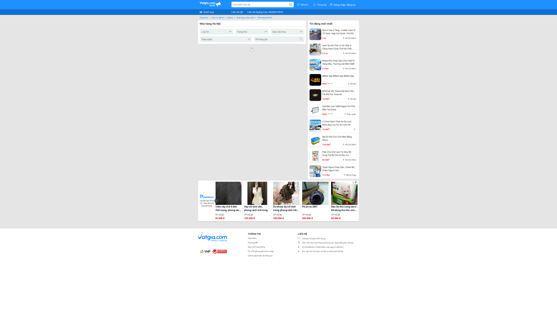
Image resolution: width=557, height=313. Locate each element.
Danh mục (208, 11)
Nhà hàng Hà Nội (265, 17)
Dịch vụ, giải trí (218, 17)
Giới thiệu (252, 238)
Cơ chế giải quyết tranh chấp (261, 251)
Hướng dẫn (253, 242)
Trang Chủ (204, 17)
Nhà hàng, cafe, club (245, 17)
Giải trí (230, 17)
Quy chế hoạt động (256, 246)
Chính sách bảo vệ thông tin (260, 255)
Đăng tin (304, 4)
